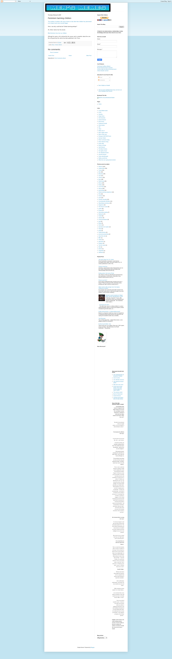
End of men (101, 121)
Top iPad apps (102, 318)
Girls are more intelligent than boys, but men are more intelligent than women (110, 90)
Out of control (116, 377)
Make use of (101, 130)
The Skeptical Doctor (104, 152)
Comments (102, 80)
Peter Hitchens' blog (103, 141)
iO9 (99, 127)
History (100, 239)
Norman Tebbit (102, 138)
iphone (100, 248)
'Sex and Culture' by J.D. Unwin (106, 259)
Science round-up (103, 266)
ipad (100, 221)
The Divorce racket (103, 206)
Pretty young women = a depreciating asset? (109, 311)
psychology (101, 190)
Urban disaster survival (102, 70)
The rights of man (103, 151)
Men (100, 172)
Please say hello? (103, 280)
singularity (101, 250)
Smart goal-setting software (103, 66)
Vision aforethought (103, 156)
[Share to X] (71, 42)
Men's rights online (103, 132)
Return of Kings (102, 145)
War (100, 247)
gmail (100, 230)
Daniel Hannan (102, 119)
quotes (100, 208)
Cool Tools (101, 186)
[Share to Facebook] (73, 42)
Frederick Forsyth (103, 123)
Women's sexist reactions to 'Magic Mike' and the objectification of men (114, 296)
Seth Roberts (102, 147)
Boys (53, 44)
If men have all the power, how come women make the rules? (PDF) (117, 388)
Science (100, 177)
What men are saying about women (107, 160)
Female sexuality (103, 199)
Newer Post (51, 55)
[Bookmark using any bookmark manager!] (106, 97)
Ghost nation (102, 125)
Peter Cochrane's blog (104, 139)
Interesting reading (103, 212)
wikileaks (101, 252)
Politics (100, 184)
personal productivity (104, 234)
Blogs (100, 223)
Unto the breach (102, 154)
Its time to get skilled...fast (105, 324)
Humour (100, 195)
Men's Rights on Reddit (104, 85)
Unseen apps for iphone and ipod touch (106, 69)
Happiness (101, 205)
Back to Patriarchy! (117, 394)
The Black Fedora (103, 149)
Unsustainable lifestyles (104, 201)
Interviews (101, 241)
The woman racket (117, 392)
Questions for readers (104, 227)
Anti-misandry (102, 118)
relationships (102, 168)
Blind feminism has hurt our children (57, 33)
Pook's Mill (101, 143)
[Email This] (67, 42)
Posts (100, 77)
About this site (102, 236)
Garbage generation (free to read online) (118, 398)
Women (60, 44)
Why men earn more (118, 384)
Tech (100, 175)
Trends (56, 44)
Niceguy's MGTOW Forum (105, 136)
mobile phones (102, 232)
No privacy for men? (104, 304)
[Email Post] (64, 42)
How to (100, 225)
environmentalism (103, 219)
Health (100, 215)
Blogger (92, 647)
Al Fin (100, 112)
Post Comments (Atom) (60, 58)
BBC (100, 237)
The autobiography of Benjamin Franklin (118, 375)
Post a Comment (54, 52)
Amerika (101, 114)
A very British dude (103, 110)
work (100, 197)
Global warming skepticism (105, 192)
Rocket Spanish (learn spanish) (105, 67)
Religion (101, 243)
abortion (101, 217)
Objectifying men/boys (104, 203)
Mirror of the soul (103, 134)
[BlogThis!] (69, 42)
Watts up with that (103, 158)
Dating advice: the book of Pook (106, 273)
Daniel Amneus (117, 395)
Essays (100, 210)
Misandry (101, 173)
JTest (100, 129)
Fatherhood (101, 181)
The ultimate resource (118, 379)
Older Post (88, 55)
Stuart (100, 228)
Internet (100, 188)
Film (100, 194)
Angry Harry (101, 116)
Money (100, 183)
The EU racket (102, 245)
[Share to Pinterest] (74, 42)
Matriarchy (101, 214)
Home (70, 55)
